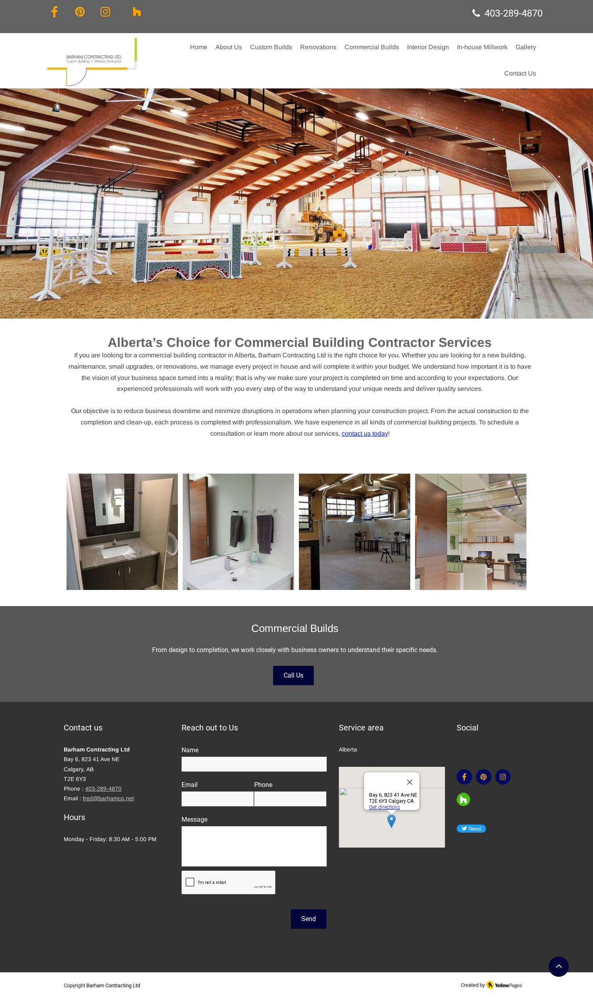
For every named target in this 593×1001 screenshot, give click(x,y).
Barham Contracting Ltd (113, 985)
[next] (511, 536)
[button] (228, 47)
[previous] (81, 536)
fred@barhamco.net (108, 798)
